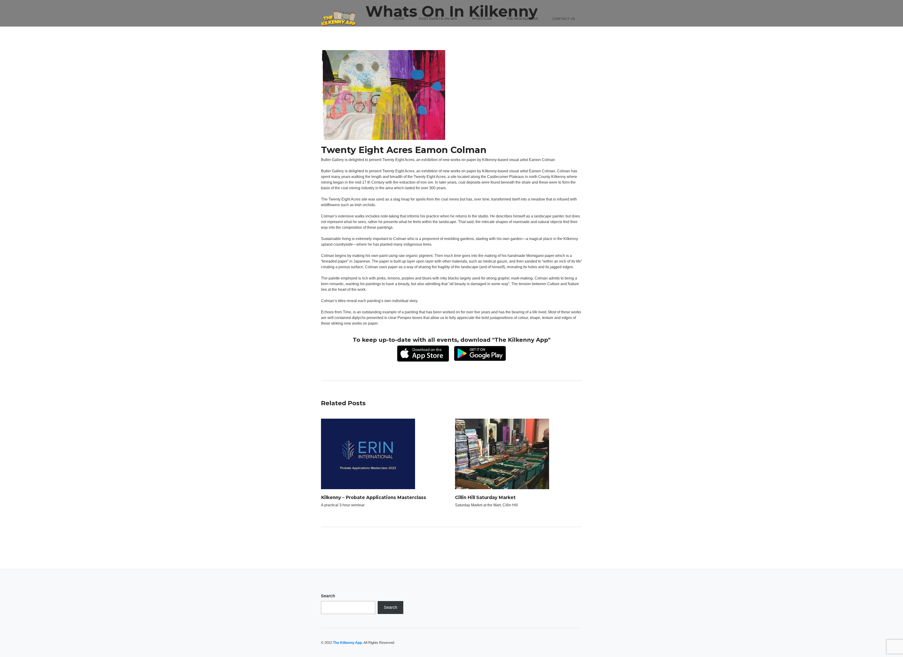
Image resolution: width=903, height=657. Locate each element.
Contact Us (563, 18)
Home (399, 18)
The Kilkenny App (347, 643)
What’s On (482, 18)
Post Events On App (438, 18)
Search (328, 596)
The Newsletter (522, 18)
